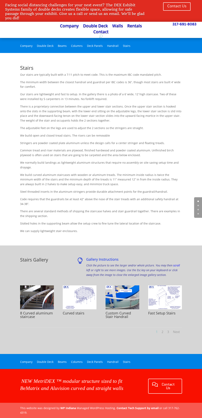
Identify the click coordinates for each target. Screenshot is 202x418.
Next (176, 332)
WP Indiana (68, 408)
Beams (62, 46)
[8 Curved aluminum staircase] (37, 308)
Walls (117, 26)
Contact (100, 32)
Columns (77, 46)
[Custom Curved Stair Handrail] (122, 308)
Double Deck (95, 26)
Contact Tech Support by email (138, 408)
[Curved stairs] (79, 308)
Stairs (126, 46)
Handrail (113, 46)
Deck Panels (95, 46)
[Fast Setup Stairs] (165, 308)
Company (69, 26)
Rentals (134, 26)
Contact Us (176, 5)
